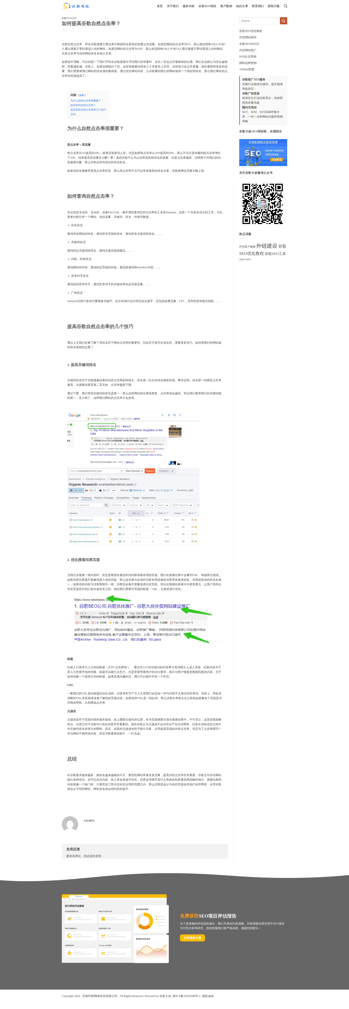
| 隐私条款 (207, 996)
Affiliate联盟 (246, 69)
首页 (160, 6)
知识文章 (242, 6)
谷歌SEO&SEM (69, 18)
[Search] (285, 6)
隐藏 (81, 95)
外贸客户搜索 (247, 246)
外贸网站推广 (248, 50)
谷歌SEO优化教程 (250, 30)
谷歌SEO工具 (275, 254)
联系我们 (258, 6)
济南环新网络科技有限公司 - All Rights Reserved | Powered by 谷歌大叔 (126, 996)
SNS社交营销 (247, 56)
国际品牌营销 (248, 62)
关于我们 (173, 6)
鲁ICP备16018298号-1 (186, 996)
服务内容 (188, 6)
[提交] (283, 20)
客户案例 (226, 6)
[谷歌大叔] (76, 6)
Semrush (171, 212)
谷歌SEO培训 (207, 6)
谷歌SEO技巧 (245, 260)
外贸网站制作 (248, 37)
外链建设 (266, 246)
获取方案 (274, 6)
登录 (98, 856)
